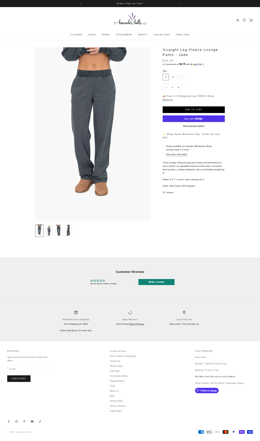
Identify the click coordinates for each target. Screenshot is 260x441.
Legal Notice (116, 411)
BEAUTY (143, 35)
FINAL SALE (183, 35)
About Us (114, 391)
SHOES (106, 35)
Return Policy (116, 366)
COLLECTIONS (162, 35)
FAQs (112, 386)
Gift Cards (114, 371)
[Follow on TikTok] (40, 421)
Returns (168, 99)
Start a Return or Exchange (123, 356)
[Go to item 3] (58, 230)
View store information (176, 154)
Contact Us (115, 361)
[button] (194, 64)
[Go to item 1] (39, 230)
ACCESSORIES (124, 35)
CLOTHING (76, 35)
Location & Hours (118, 351)
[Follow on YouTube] (32, 421)
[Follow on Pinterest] (24, 421)
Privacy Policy (116, 401)
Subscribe (19, 378)
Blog (112, 396)
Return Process (136, 324)
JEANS (92, 35)
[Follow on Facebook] (8, 421)
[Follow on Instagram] (16, 421)
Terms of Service (118, 406)
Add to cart (193, 109)
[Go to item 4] (68, 230)
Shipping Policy (117, 381)
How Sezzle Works (119, 376)
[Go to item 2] (49, 230)
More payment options (193, 126)
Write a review (156, 282)
